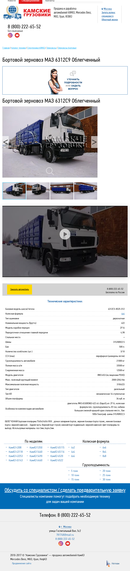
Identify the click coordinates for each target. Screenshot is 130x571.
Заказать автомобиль (19, 289)
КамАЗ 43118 (16, 452)
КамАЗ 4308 (15, 447)
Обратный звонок (110, 19)
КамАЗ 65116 (57, 452)
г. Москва (66, 526)
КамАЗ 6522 (56, 460)
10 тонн (75, 475)
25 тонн (106, 475)
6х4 (123, 313)
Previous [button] (5, 142)
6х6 (104, 447)
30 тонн (106, 479)
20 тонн (106, 471)
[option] (50, 142)
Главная (6, 47)
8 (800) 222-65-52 (24, 27)
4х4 (73, 452)
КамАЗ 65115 (57, 447)
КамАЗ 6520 (56, 456)
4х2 (73, 447)
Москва (108, 9)
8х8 (104, 456)
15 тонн (75, 479)
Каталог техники (18, 47)
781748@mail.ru (65, 535)
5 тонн (74, 471)
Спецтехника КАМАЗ (36, 47)
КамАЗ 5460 (36, 452)
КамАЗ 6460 (36, 460)
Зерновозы (51, 47)
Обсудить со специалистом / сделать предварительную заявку (65, 490)
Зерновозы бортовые (67, 47)
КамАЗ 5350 (36, 447)
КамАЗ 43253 (16, 456)
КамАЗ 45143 (16, 460)
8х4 (104, 452)
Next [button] (94, 142)
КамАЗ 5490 (36, 456)
